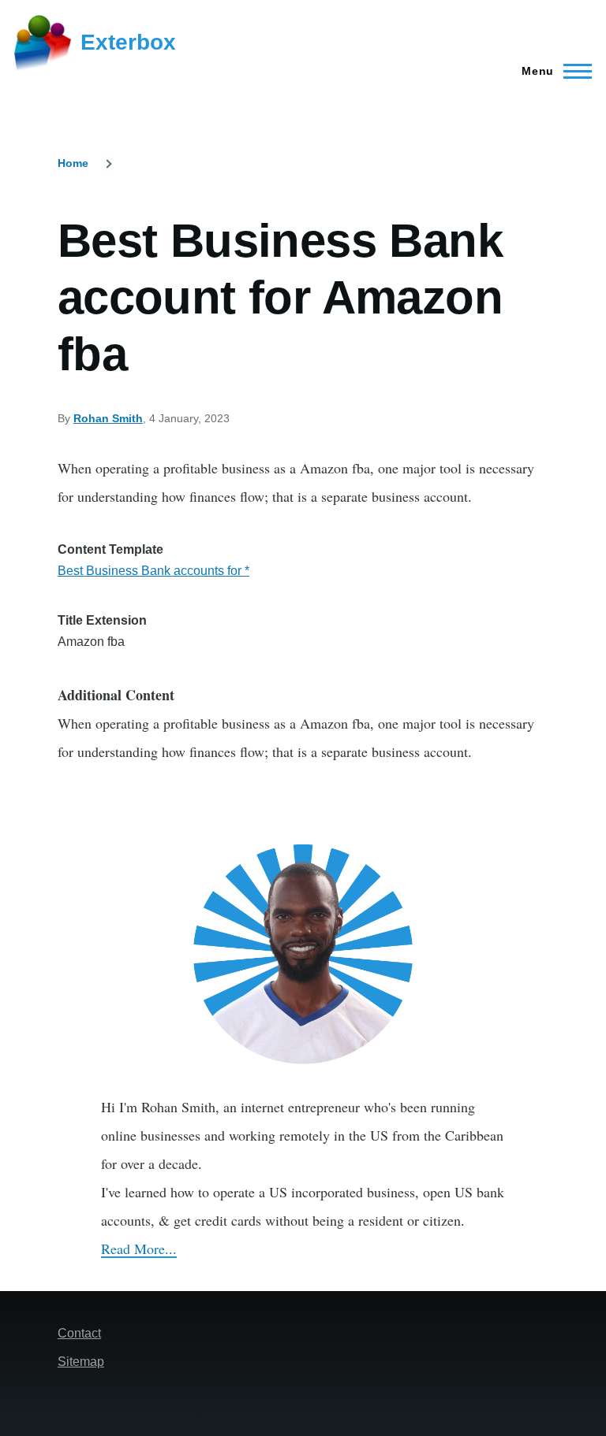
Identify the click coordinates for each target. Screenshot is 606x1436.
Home (73, 163)
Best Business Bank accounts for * (153, 570)
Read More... (139, 1248)
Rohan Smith (108, 418)
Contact (79, 1333)
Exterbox (128, 42)
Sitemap (81, 1361)
